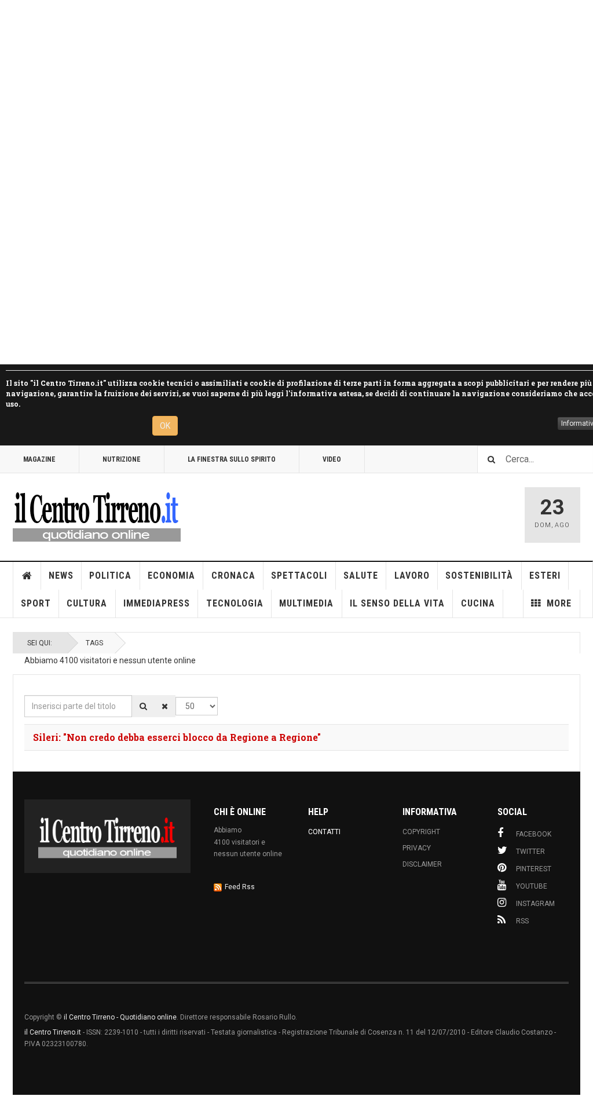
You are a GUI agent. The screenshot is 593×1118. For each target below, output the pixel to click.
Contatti (324, 832)
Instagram (535, 904)
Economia (171, 575)
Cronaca (233, 575)
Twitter (530, 851)
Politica (110, 575)
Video (332, 459)
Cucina (478, 603)
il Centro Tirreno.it (52, 1032)
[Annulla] (164, 706)
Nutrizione (122, 459)
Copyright (421, 832)
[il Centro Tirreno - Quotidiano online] (97, 515)
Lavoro (412, 575)
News (61, 575)
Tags (94, 643)
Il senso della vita (397, 603)
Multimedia (306, 603)
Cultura (87, 603)
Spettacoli (299, 575)
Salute (360, 575)
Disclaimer (422, 864)
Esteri (545, 575)
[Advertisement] (296, 182)
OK (165, 425)
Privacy (416, 848)
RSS (522, 921)
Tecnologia (234, 603)
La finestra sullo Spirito (232, 459)
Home (27, 576)
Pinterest (533, 869)
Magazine (39, 459)
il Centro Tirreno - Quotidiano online (120, 1017)
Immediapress (156, 603)
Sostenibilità (479, 575)
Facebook (533, 834)
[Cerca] (143, 706)
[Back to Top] (11, 1106)
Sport (36, 603)
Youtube (531, 886)
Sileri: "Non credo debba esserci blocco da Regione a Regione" (177, 737)
